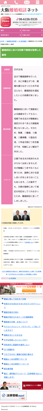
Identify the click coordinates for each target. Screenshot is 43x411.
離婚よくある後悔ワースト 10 (16, 364)
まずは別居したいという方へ (16, 340)
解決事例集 (8, 369)
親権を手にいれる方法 (13, 335)
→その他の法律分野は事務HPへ (21, 14)
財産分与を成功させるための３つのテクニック (22, 305)
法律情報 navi (29, 242)
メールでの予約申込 (6, 22)
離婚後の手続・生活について (16, 322)
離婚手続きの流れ (11, 312)
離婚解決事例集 (12, 41)
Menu (37, 2)
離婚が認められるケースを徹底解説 (18, 317)
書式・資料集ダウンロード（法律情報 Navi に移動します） (23, 375)
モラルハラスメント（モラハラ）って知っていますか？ (22, 328)
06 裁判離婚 (22, 41)
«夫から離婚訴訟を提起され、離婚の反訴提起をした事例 (18, 271)
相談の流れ (26, 30)
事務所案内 (5, 35)
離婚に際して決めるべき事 (15, 299)
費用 (2, 30)
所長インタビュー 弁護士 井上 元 (10, 385)
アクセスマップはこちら (13, 290)
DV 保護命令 (9, 349)
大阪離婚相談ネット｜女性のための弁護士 (21, 8)
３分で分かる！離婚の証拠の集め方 (18, 354)
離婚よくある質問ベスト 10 (15, 359)
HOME (5, 2)
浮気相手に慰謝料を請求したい (17, 345)
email (27, 2)
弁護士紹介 (26, 35)
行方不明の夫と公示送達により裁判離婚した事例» (22, 274)
